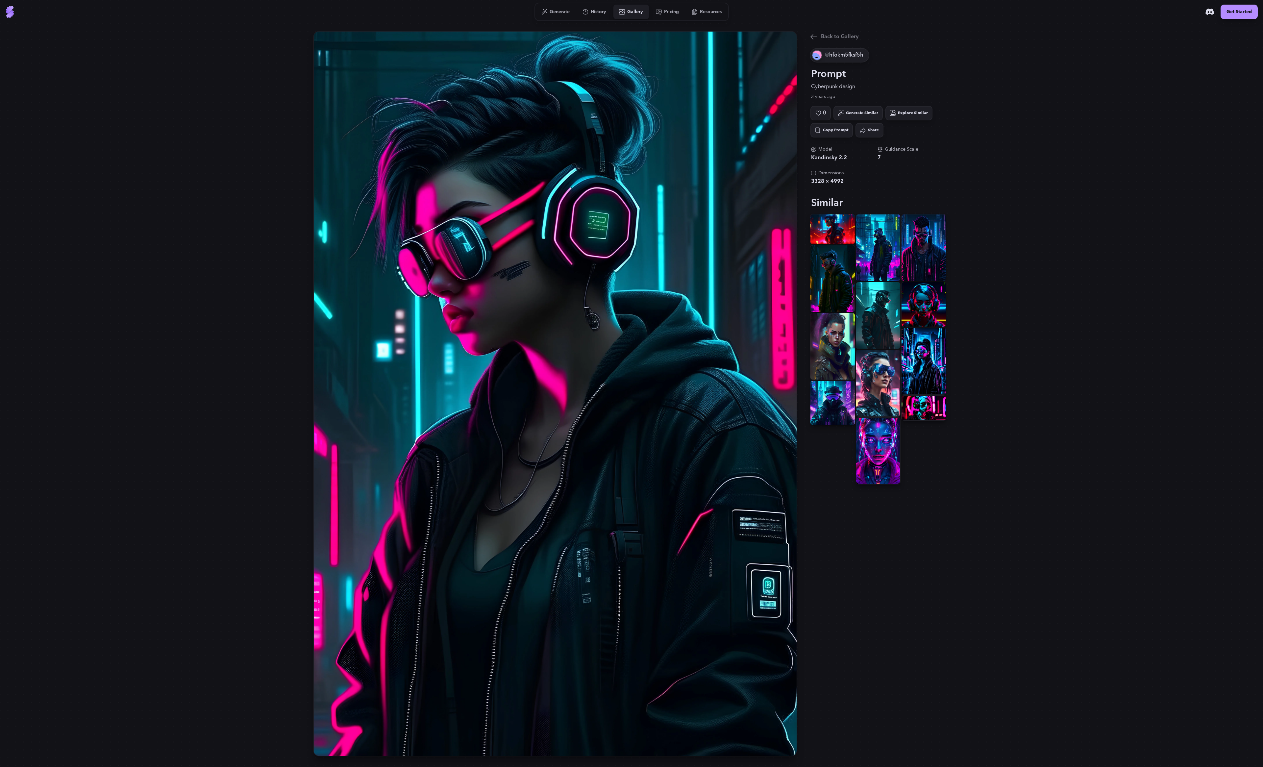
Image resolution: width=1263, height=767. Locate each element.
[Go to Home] (10, 12)
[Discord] (1209, 12)
